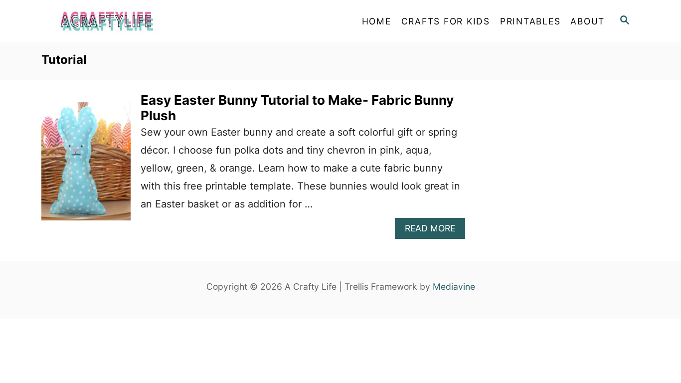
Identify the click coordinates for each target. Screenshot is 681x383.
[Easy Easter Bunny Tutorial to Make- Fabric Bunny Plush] (86, 166)
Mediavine (454, 286)
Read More (435, 230)
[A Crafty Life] (131, 21)
